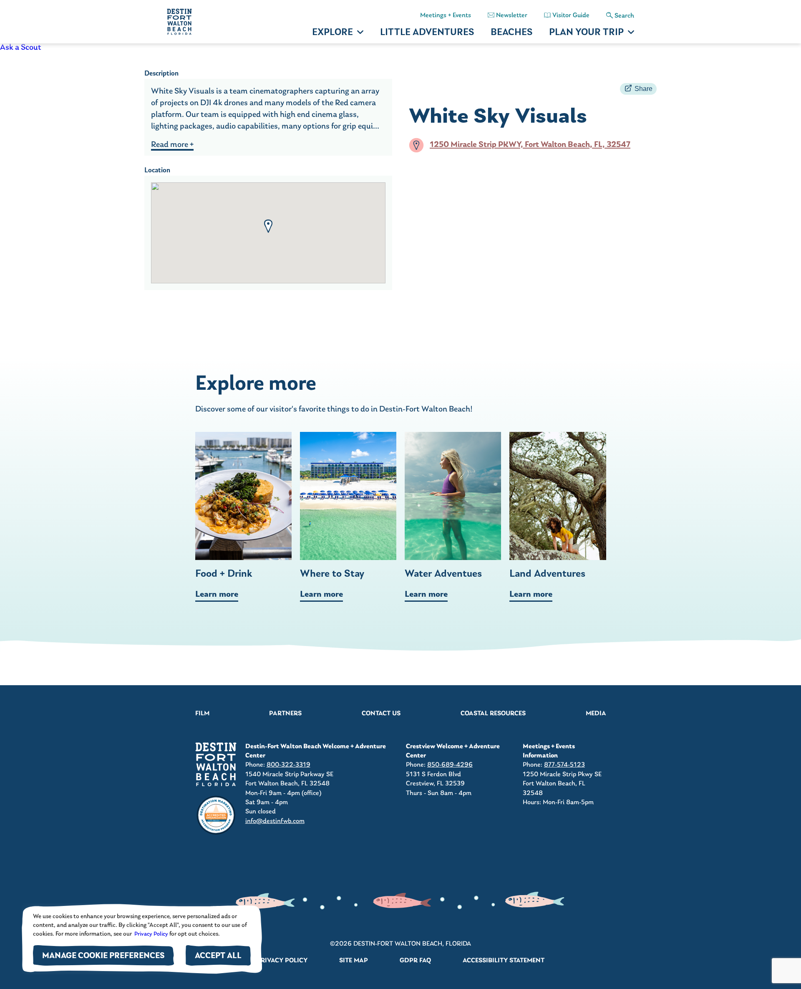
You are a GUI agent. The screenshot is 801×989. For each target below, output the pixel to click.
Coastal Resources (493, 713)
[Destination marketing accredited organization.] (216, 815)
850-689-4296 (450, 765)
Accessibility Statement (503, 960)
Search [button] (624, 16)
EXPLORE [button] (332, 33)
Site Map (353, 960)
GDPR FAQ (415, 960)
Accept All (218, 956)
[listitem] (400, 47)
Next (632, 516)
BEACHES (511, 33)
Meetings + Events (445, 15)
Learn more (216, 594)
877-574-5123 (564, 765)
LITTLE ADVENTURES (427, 33)
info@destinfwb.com (275, 821)
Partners (285, 713)
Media (596, 713)
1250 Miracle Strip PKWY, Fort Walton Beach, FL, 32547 (530, 145)
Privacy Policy (150, 934)
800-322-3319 (288, 765)
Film (202, 713)
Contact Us (381, 713)
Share (643, 88)
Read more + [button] (172, 145)
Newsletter (511, 15)
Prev (169, 516)
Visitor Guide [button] (570, 15)
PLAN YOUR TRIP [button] (586, 33)
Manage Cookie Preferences (103, 956)
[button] (268, 226)
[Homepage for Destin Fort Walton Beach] (216, 764)
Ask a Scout (20, 47)
